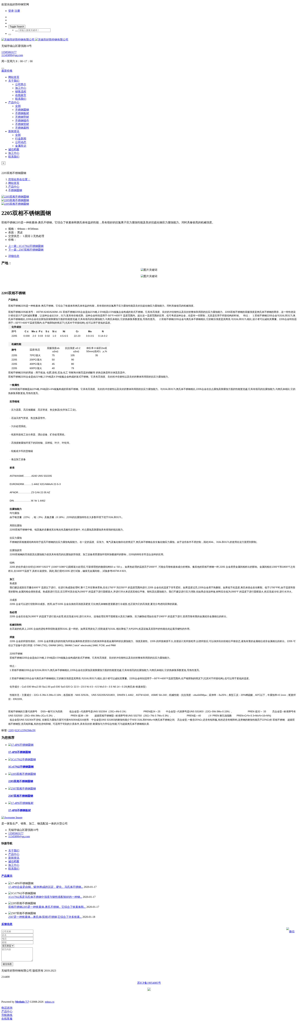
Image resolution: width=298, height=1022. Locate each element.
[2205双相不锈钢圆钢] (22, 773)
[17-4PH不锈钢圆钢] (20, 744)
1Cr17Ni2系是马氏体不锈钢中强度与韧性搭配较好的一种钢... (45, 896)
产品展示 (6, 875)
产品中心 (13, 186)
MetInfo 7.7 (22, 1001)
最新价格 (6, 70)
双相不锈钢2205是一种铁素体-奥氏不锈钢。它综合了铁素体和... (47, 906)
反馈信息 (6, 924)
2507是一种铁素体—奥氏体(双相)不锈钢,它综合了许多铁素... (45, 916)
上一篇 (25, 246)
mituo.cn (49, 1001)
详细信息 (13, 256)
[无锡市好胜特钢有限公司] (149, 40)
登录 (11, 10)
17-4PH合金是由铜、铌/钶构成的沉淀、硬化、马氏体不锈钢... (45, 886)
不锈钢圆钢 (15, 190)
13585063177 (9, 52)
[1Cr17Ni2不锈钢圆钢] (22, 759)
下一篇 (25, 249)
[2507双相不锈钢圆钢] (22, 788)
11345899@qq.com (12, 55)
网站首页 (13, 77)
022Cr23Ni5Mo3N (25, 730)
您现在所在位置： (19, 179)
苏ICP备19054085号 (149, 982)
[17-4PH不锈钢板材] (20, 803)
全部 (18, 106)
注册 (17, 10)
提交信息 (7, 964)
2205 (11, 730)
